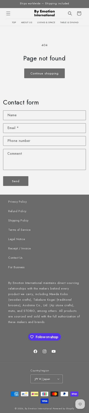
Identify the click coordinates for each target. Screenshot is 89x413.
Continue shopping (44, 73)
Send (15, 181)
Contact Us (15, 258)
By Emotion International (38, 408)
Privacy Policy (17, 202)
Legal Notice (16, 239)
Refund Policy (17, 211)
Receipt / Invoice (19, 248)
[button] (8, 13)
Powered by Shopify (63, 408)
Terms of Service (19, 230)
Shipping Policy (18, 220)
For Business (16, 267)
